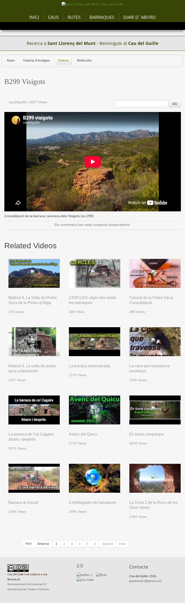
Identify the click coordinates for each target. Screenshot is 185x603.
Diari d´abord (139, 17)
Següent (107, 544)
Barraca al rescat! (23, 502)
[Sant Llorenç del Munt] (93, 4)
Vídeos (63, 60)
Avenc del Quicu (83, 434)
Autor (11, 60)
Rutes (74, 17)
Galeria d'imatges (36, 60)
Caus (53, 17)
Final (122, 544)
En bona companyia (146, 434)
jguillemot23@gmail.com (145, 581)
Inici (34, 17)
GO (175, 103)
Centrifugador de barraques (92, 502)
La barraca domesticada (89, 366)
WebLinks (84, 60)
